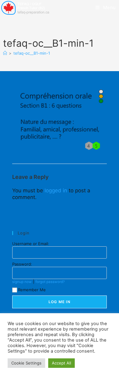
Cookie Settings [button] (26, 363)
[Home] (5, 53)
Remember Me (32, 289)
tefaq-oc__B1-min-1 (31, 53)
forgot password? (50, 282)
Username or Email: (30, 243)
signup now (22, 282)
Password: (22, 264)
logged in (56, 190)
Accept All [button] (61, 363)
